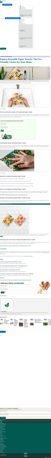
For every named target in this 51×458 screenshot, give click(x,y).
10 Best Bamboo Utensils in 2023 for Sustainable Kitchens (16, 194)
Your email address (4, 127)
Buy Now (1, 236)
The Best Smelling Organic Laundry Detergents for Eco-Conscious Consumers (26, 323)
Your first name (3, 123)
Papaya (4, 108)
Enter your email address (4, 414)
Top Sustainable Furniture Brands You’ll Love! (6, 321)
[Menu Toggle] (1, 2)
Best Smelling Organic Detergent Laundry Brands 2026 (16, 322)
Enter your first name (3, 410)
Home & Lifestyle (9, 56)
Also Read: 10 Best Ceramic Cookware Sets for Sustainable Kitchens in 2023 (15, 245)
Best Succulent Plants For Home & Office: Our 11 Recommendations (39, 321)
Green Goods (3, 56)
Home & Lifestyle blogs (28, 256)
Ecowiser (1, 49)
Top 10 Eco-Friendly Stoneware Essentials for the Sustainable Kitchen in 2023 (15, 280)
